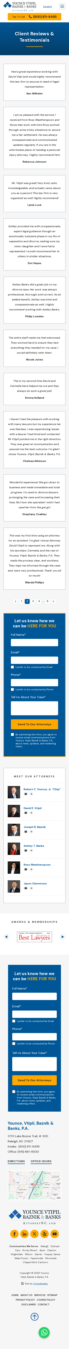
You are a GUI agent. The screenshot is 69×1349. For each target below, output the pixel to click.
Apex (42, 1250)
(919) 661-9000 (28, 1152)
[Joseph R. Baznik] (14, 825)
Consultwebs (40, 1283)
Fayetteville (37, 1258)
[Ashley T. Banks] (14, 844)
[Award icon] (34, 937)
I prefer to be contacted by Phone (34, 689)
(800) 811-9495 (29, 1146)
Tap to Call (34, 17)
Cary (17, 1250)
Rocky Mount (29, 1250)
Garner (38, 1254)
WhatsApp (44, 1332)
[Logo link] (19, 6)
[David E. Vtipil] (14, 806)
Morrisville (51, 1258)
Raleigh (45, 1246)
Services (39, 1295)
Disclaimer (28, 1304)
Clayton (51, 1250)
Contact (43, 1304)
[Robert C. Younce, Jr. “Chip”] (14, 788)
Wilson (28, 1254)
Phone (16, 675)
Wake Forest (21, 1258)
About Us (26, 1295)
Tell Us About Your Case (28, 697)
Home (15, 1295)
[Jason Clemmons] (14, 882)
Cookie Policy (46, 1299)
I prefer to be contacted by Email (34, 667)
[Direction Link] (34, 1172)
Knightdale (17, 1254)
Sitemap (52, 1295)
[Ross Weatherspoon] (14, 863)
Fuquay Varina (52, 1254)
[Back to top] (35, 1314)
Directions (16, 1161)
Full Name (18, 635)
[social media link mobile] (14, 1234)
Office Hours (41, 1161)
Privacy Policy (25, 1299)
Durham (55, 1246)
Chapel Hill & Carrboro (35, 1262)
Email (15, 652)
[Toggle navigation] (62, 6)
